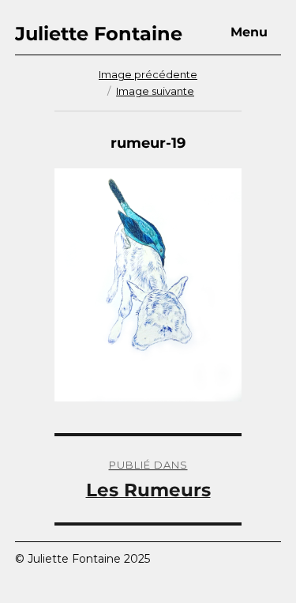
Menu (249, 32)
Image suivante (155, 91)
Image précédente (148, 74)
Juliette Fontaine (98, 33)
